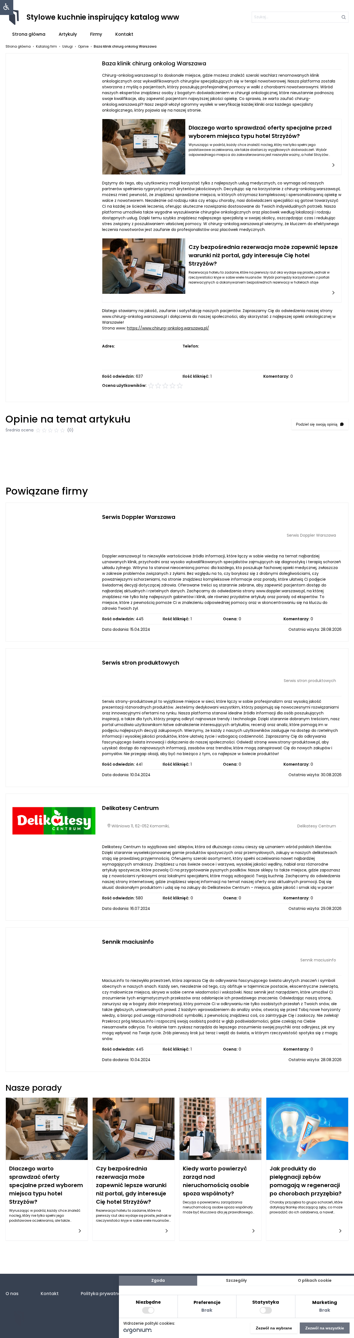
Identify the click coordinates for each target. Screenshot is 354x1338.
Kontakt (124, 34)
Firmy (96, 34)
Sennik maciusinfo (128, 942)
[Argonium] (137, 1332)
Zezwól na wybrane (274, 1328)
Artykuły (68, 34)
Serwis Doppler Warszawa (138, 517)
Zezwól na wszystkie (324, 1328)
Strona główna (28, 34)
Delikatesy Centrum (130, 808)
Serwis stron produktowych (140, 663)
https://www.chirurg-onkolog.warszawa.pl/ (168, 328)
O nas (12, 1293)
